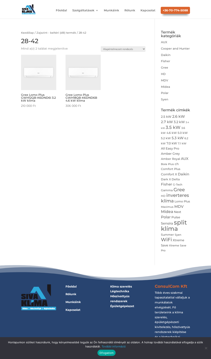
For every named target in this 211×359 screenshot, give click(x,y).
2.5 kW (166, 117)
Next (177, 212)
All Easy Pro (170, 148)
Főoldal (61, 10)
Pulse (175, 217)
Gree (164, 67)
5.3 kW (178, 138)
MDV (164, 80)
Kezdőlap (27, 32)
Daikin (166, 55)
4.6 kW (171, 133)
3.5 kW (173, 127)
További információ (114, 346)
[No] (206, 348)
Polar (165, 93)
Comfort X (169, 174)
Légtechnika (119, 291)
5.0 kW (183, 133)
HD (163, 74)
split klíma (174, 225)
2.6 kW (178, 116)
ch (177, 164)
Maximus (167, 206)
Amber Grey (170, 154)
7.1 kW (182, 143)
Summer (167, 235)
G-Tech (177, 184)
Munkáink (111, 10)
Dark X (166, 179)
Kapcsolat (148, 10)
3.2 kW (179, 122)
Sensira (167, 223)
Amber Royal (170, 159)
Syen (164, 99)
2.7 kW (167, 122)
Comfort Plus (170, 169)
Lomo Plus (182, 201)
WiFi (166, 240)
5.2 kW (166, 138)
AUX (164, 42)
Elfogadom (107, 352)
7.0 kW (171, 143)
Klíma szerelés (121, 286)
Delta (176, 179)
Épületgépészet (122, 306)
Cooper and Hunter (175, 48)
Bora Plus (167, 164)
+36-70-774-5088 (175, 10)
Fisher (165, 61)
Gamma (167, 190)
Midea (165, 87)
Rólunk (129, 10)
